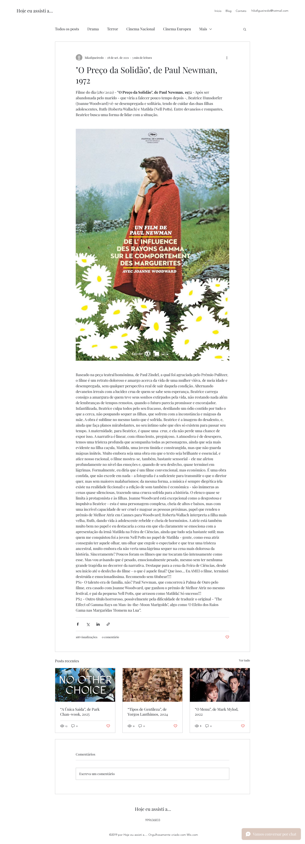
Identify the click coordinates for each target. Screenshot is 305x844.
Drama (93, 28)
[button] (245, 29)
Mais (203, 28)
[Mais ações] (226, 57)
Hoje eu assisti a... (35, 10)
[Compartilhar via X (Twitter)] (88, 624)
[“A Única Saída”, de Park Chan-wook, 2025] (85, 685)
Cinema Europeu (177, 28)
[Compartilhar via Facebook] (78, 624)
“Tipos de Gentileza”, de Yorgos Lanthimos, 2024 (148, 712)
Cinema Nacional (140, 28)
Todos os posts (67, 28)
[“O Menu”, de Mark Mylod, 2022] (220, 685)
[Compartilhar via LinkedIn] (98, 624)
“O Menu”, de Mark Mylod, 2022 (216, 712)
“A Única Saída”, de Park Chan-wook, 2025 (80, 712)
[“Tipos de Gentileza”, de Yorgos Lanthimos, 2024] (153, 685)
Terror (112, 28)
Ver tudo (244, 660)
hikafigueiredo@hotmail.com (269, 10)
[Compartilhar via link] (108, 624)
